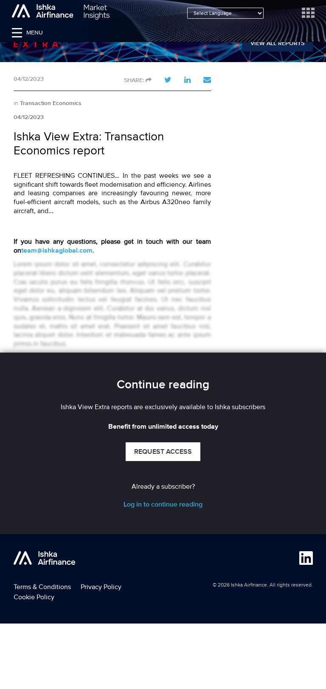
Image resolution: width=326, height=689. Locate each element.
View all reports (277, 43)
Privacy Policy (101, 587)
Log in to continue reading (163, 504)
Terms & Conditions (42, 587)
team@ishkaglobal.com (57, 250)
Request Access (163, 451)
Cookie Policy (34, 597)
